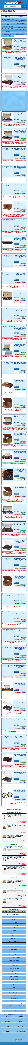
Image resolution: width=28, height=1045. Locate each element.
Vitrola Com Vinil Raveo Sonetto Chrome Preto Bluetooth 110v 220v (16, 890)
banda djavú (7, 1024)
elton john (7, 1029)
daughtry (8, 1031)
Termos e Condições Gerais (14, 1005)
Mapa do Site (14, 1010)
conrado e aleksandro (20, 1031)
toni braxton (20, 1026)
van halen (20, 1024)
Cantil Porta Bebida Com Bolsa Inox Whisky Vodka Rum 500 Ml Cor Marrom (16, 868)
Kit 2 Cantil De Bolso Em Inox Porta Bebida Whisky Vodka (16, 858)
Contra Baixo (14, 922)
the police (20, 1021)
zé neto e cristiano (20, 1019)
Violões (14, 930)
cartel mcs (20, 1029)
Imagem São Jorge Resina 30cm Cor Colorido (16, 826)
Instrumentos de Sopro (14, 925)
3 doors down (8, 1021)
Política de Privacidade (14, 1008)
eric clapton (7, 1019)
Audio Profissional (14, 938)
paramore (14, 1034)
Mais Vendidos (14, 916)
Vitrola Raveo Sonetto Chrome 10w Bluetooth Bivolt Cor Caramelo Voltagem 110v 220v (16, 836)
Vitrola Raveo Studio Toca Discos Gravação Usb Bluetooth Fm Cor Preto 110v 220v (16, 901)
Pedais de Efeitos (14, 933)
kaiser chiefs (7, 1016)
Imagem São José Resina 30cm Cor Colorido (16, 816)
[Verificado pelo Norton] (9, 1041)
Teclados (14, 935)
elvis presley (20, 1016)
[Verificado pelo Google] (18, 1040)
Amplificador (14, 919)
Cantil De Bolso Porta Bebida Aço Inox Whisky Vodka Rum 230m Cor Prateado (16, 849)
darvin (7, 1026)
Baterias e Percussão (14, 927)
